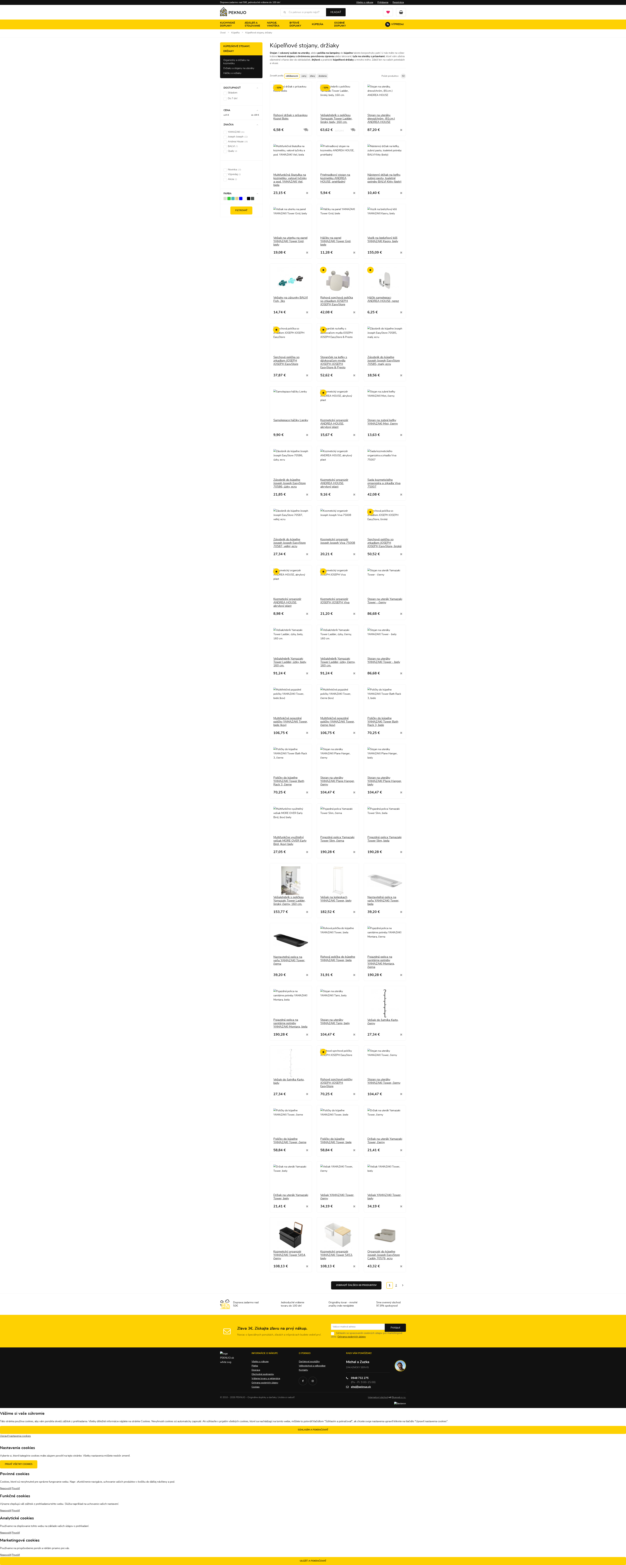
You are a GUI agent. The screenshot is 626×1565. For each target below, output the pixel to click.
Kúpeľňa (317, 24)
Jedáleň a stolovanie (252, 24)
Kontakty (303, 1370)
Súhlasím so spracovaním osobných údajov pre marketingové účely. (366, 1335)
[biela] (244, 198)
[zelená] (229, 198)
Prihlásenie (382, 2)
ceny (304, 76)
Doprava (256, 1370)
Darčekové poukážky (309, 1361)
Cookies (256, 1387)
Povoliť (16, 1488)
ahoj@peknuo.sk (361, 1387)
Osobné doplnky (340, 24)
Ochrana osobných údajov (351, 1337)
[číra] (225, 198)
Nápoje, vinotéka (273, 24)
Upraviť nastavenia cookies (15, 1436)
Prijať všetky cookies (18, 1464)
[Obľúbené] (388, 12)
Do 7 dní (232, 98)
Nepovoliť (5, 1488)
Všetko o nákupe (364, 2)
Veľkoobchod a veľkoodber (312, 1366)
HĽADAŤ (335, 12)
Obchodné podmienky (263, 1374)
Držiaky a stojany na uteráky (238, 68)
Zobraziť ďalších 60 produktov (356, 1285)
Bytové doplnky (295, 24)
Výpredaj (395, 24)
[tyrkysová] (233, 198)
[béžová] (236, 198)
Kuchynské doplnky (227, 24)
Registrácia (398, 2)
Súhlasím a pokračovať (313, 1430)
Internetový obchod (378, 1397)
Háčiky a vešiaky (232, 73)
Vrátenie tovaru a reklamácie (266, 1378)
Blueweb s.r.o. (399, 1397)
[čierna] (248, 198)
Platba (255, 1366)
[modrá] (240, 198)
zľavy (312, 76)
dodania (323, 76)
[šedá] (252, 198)
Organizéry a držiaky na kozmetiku (236, 62)
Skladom (232, 93)
